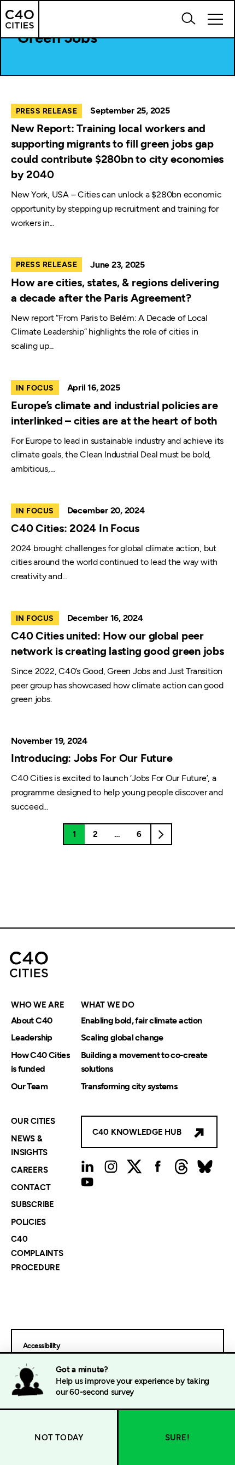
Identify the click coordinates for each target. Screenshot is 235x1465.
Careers (29, 1170)
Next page (161, 834)
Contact (30, 1187)
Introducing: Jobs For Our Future (91, 758)
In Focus (35, 388)
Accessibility (41, 1346)
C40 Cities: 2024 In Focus (75, 528)
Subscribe (32, 1205)
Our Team (29, 1086)
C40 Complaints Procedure (37, 1253)
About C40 (31, 1020)
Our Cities (33, 1122)
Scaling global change (122, 1038)
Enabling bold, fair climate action (141, 1020)
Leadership (31, 1038)
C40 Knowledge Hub (136, 1132)
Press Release (46, 111)
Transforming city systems (129, 1086)
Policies (28, 1222)
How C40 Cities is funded (40, 1062)
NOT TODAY (58, 1438)
